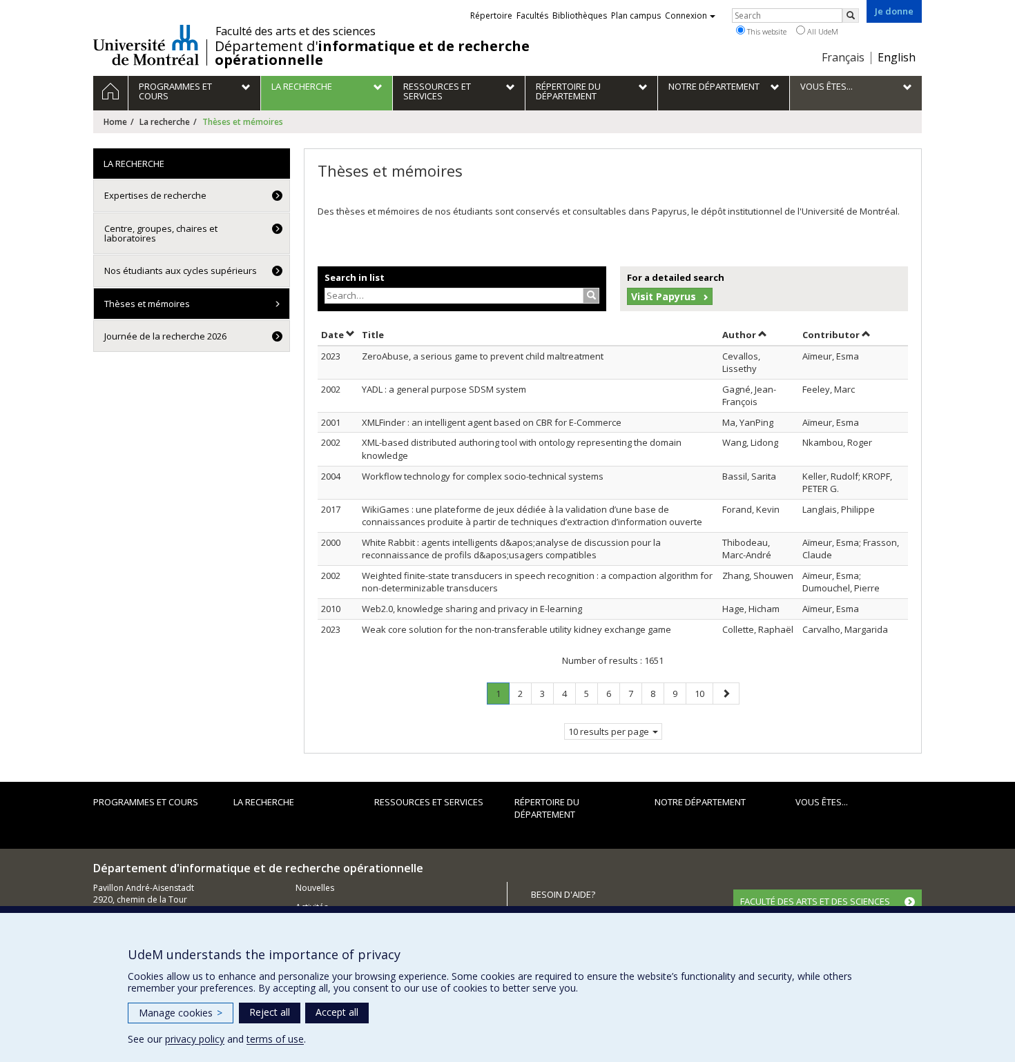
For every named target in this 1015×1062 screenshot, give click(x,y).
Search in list (355, 277)
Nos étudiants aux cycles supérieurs (180, 270)
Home (115, 122)
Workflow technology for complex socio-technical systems (482, 476)
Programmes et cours (145, 802)
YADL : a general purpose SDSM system (444, 389)
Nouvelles (315, 888)
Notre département (700, 802)
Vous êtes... (821, 802)
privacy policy (194, 1038)
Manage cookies (180, 1012)
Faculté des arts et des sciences (295, 31)
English (897, 57)
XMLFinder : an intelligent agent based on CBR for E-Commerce (491, 422)
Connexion (686, 15)
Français (843, 57)
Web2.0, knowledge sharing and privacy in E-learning (472, 608)
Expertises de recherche (155, 195)
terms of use (275, 1038)
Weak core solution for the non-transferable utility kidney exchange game (516, 629)
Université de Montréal (146, 45)
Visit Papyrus (663, 296)
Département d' (372, 53)
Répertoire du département (546, 808)
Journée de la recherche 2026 (165, 336)
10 (703, 693)
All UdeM (821, 31)
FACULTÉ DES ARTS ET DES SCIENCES (815, 901)
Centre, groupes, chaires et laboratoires (161, 233)
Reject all (269, 1012)
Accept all (337, 1012)
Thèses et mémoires (147, 303)
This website (765, 31)
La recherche (164, 122)
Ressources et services (428, 802)
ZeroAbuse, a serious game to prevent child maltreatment (482, 356)
